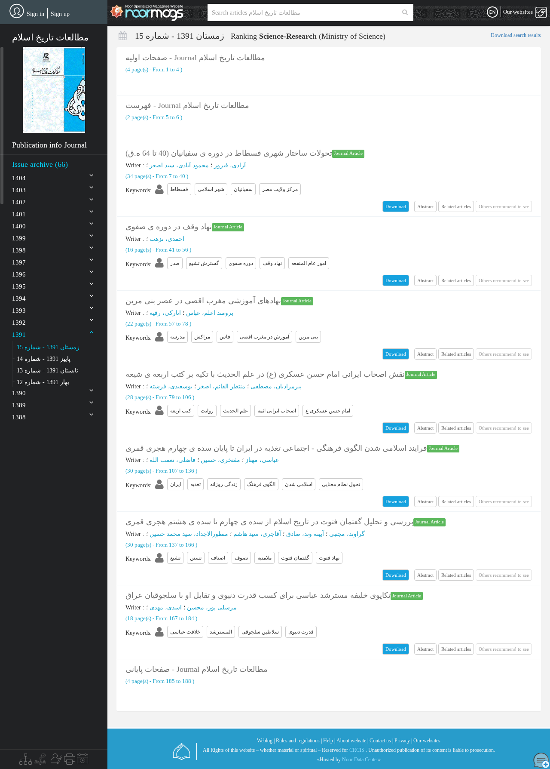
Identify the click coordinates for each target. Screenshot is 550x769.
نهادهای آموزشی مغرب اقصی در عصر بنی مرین (203, 300)
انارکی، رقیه (165, 313)
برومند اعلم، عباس (209, 313)
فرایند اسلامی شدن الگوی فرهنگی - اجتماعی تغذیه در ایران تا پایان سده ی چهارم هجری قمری (276, 448)
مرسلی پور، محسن (212, 607)
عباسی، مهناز (262, 460)
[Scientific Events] (82, 761)
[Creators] (55, 761)
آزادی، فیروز (230, 165)
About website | (352, 741)
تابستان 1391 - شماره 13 (47, 370)
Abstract (425, 206)
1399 (19, 238)
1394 (19, 298)
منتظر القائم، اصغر (221, 386)
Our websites (426, 741)
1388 (19, 417)
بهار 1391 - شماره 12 (43, 382)
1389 (19, 405)
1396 (19, 274)
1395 (19, 286)
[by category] (25, 761)
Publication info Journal (49, 145)
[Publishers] (69, 761)
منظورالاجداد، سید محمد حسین (189, 534)
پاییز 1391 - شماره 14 (43, 359)
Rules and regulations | (299, 741)
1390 (19, 393)
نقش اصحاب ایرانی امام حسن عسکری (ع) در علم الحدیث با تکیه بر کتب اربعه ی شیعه (265, 374)
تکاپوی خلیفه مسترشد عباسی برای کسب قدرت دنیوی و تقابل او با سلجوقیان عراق (258, 595)
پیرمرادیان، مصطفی (276, 386)
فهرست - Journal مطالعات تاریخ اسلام (187, 105)
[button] (54, 90)
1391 (19, 334)
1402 (19, 202)
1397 (19, 262)
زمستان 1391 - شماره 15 (48, 347)
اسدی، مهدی (166, 607)
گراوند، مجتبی (347, 534)
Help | (329, 741)
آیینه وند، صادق (305, 534)
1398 (19, 250)
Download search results (516, 35)
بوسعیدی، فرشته (171, 386)
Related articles (456, 206)
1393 (19, 310)
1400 (19, 226)
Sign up (60, 14)
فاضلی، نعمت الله (173, 460)
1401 (19, 214)
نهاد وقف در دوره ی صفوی (168, 226)
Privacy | (403, 741)
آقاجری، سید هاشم (257, 534)
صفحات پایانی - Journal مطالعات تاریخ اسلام (196, 669)
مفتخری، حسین (220, 460)
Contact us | (381, 741)
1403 (19, 190)
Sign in (35, 14)
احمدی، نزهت (167, 239)
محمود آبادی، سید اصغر (179, 165)
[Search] (405, 12)
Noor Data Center (360, 760)
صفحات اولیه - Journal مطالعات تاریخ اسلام (195, 57)
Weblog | (266, 741)
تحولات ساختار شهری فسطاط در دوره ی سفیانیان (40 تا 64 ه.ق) (228, 153)
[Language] (492, 12)
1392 (19, 322)
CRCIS (356, 750)
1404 (19, 178)
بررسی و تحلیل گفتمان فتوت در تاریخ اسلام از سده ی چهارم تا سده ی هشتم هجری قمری (269, 521)
